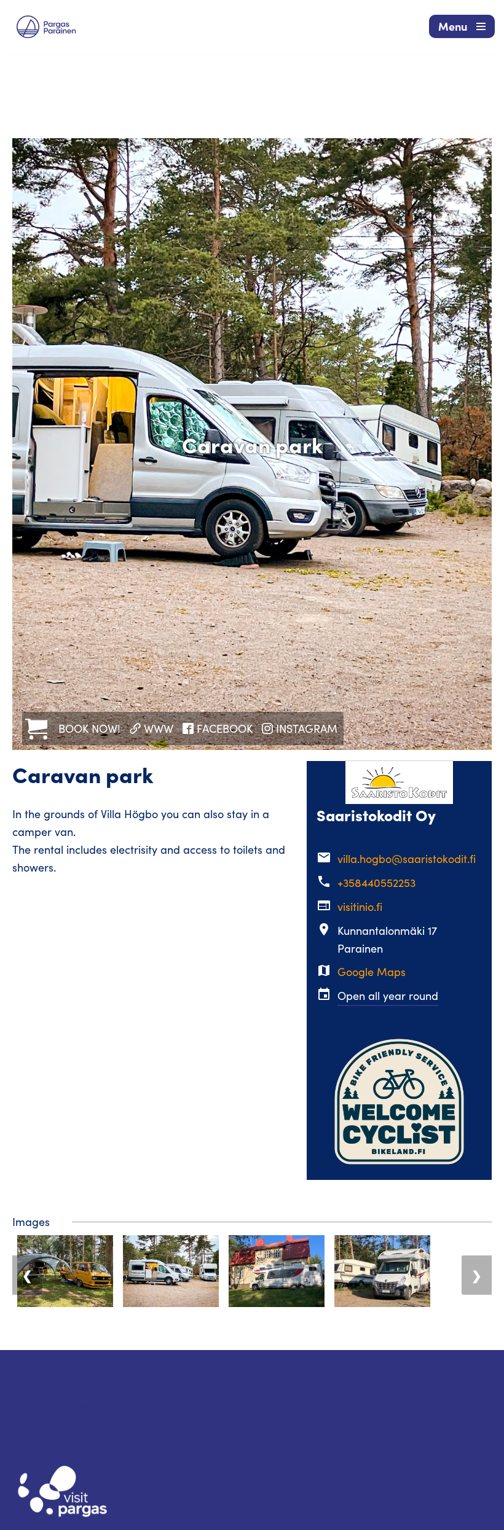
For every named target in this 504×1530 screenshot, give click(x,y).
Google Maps (371, 971)
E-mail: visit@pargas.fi (66, 1423)
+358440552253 (376, 882)
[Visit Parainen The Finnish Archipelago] (46, 27)
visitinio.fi (359, 906)
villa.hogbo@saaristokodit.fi (406, 858)
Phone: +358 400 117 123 (68, 1405)
